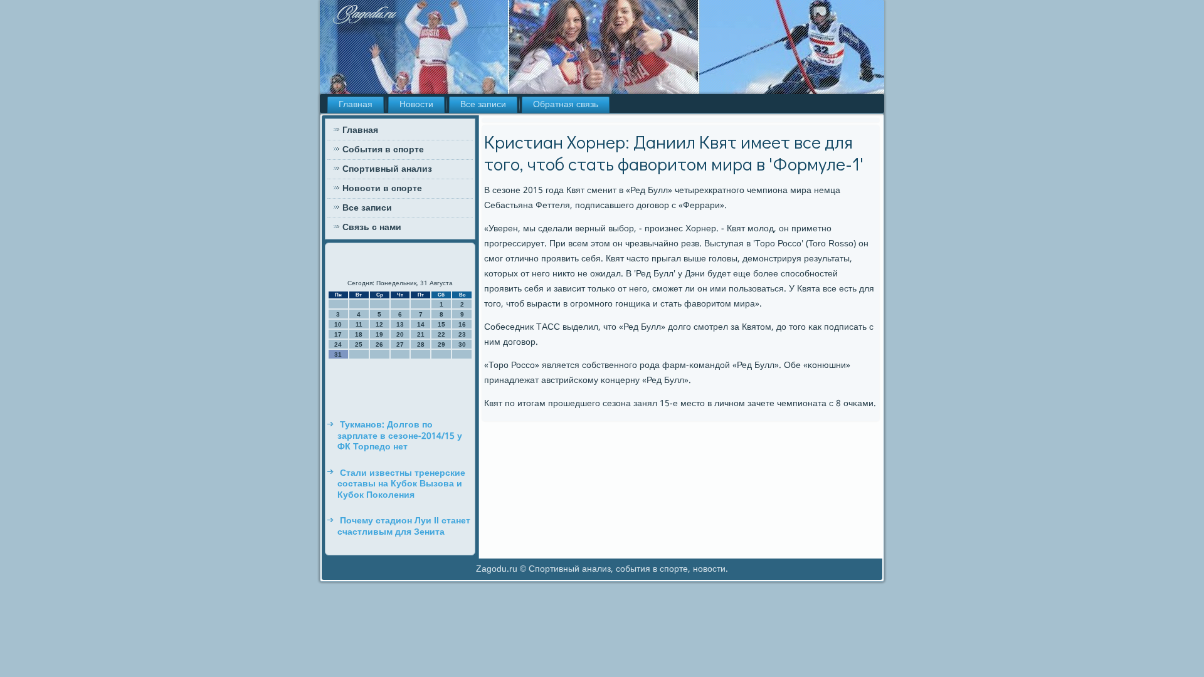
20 (400, 334)
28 (421, 344)
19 (379, 334)
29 (441, 344)
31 (338, 354)
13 (400, 324)
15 (441, 324)
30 (462, 344)
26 (379, 344)
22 (441, 334)
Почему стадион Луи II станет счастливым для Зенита (403, 526)
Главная (355, 104)
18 (358, 334)
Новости (416, 104)
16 (462, 324)
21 (421, 334)
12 (379, 324)
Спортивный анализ (387, 169)
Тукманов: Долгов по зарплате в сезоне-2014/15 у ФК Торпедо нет (399, 435)
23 (462, 334)
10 (338, 324)
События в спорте (383, 149)
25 (358, 344)
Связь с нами (371, 227)
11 (359, 324)
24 (338, 344)
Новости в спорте (382, 188)
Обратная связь (565, 104)
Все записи (483, 104)
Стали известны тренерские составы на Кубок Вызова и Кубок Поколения (401, 484)
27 (400, 344)
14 (421, 324)
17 (338, 334)
